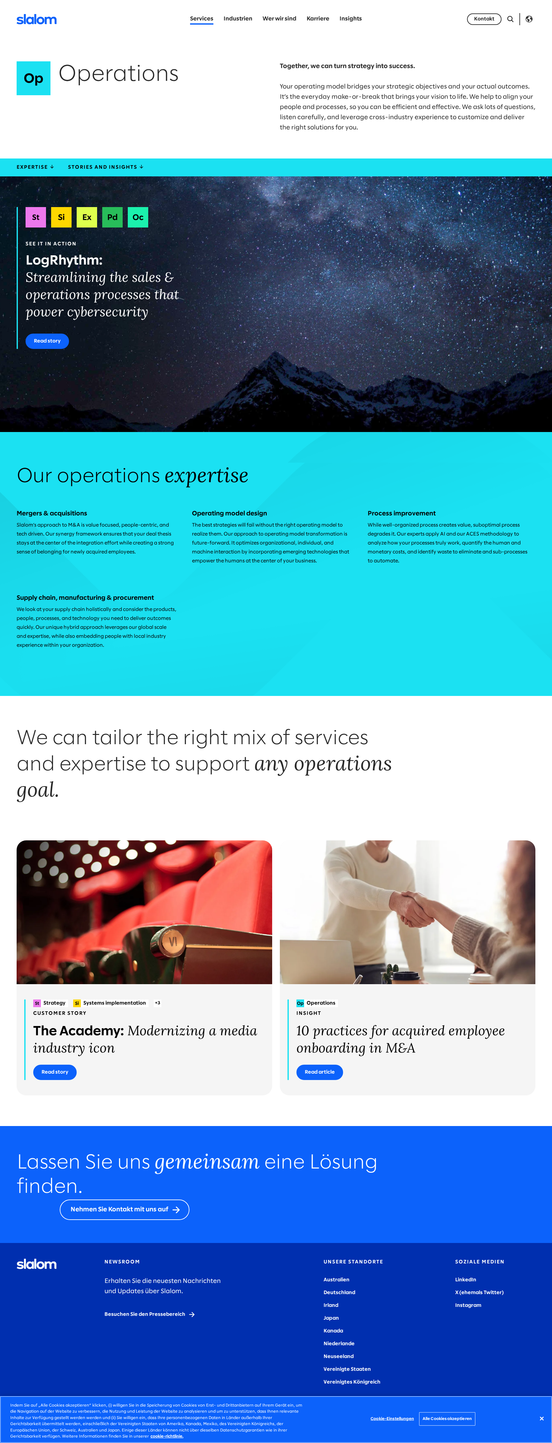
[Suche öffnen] (510, 19)
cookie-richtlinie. (166, 1436)
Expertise (33, 167)
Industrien (238, 19)
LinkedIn (465, 1279)
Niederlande (339, 1343)
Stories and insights (103, 167)
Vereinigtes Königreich (352, 1382)
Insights (351, 19)
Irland (331, 1305)
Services (201, 19)
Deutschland (339, 1292)
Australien (336, 1279)
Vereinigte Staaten (347, 1369)
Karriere (318, 19)
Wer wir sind (279, 19)
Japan (331, 1318)
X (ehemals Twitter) (479, 1292)
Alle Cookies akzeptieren (447, 1419)
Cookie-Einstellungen (392, 1419)
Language (529, 19)
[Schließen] (542, 1419)
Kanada (333, 1331)
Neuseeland (339, 1356)
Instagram (468, 1305)
